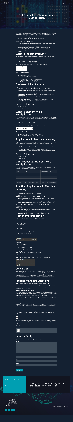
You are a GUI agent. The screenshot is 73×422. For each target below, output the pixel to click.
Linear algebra (18, 33)
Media (54, 3)
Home (26, 3)
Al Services (35, 3)
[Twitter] (8, 410)
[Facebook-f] (5, 410)
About (30, 3)
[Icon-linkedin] (6, 410)
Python (50, 47)
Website (17, 363)
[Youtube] (9, 410)
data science (31, 33)
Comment (18, 341)
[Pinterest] (13, 410)
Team (40, 3)
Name (17, 355)
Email (17, 359)
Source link (18, 325)
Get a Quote (63, 3)
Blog (58, 3)
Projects (49, 3)
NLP (40, 87)
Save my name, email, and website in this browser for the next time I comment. (32, 368)
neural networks (27, 88)
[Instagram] (11, 410)
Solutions (45, 3)
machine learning (37, 33)
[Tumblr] (14, 410)
